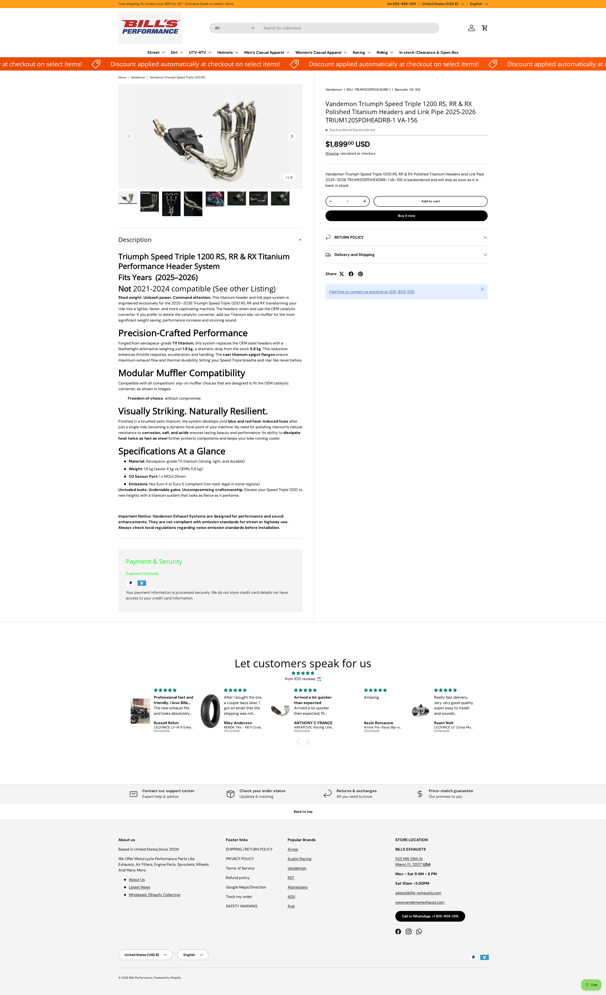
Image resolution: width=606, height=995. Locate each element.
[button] (485, 28)
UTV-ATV (197, 52)
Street (153, 52)
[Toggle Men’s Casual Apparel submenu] (288, 52)
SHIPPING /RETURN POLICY (249, 849)
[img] (303, 673)
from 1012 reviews (300, 678)
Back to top (303, 811)
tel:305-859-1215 (401, 4)
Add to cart (430, 201)
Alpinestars (297, 887)
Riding (382, 52)
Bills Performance (141, 978)
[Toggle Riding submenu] (392, 52)
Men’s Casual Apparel (264, 52)
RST (291, 877)
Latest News (139, 887)
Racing (359, 52)
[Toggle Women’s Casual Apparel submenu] (345, 52)
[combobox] (324, 28)
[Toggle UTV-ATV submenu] (210, 52)
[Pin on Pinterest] (360, 274)
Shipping (332, 153)
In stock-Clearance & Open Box (429, 52)
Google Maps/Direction (246, 887)
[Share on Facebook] (351, 274)
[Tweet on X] (341, 274)
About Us (137, 879)
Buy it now (406, 216)
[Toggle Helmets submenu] (237, 52)
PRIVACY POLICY (240, 858)
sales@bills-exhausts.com (418, 892)
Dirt (174, 52)
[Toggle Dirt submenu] (181, 52)
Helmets (225, 52)
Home (122, 77)
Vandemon (138, 77)
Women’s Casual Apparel (318, 52)
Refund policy (238, 877)
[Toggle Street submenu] (163, 52)
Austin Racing (300, 858)
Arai (291, 906)
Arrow (293, 849)
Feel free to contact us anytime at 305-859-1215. (372, 291)
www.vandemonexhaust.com (419, 902)
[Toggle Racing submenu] (369, 52)
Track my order (239, 896)
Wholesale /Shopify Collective (154, 894)
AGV (291, 896)
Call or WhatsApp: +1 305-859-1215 (430, 916)
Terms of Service (240, 868)
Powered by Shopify (167, 978)
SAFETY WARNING (241, 906)
